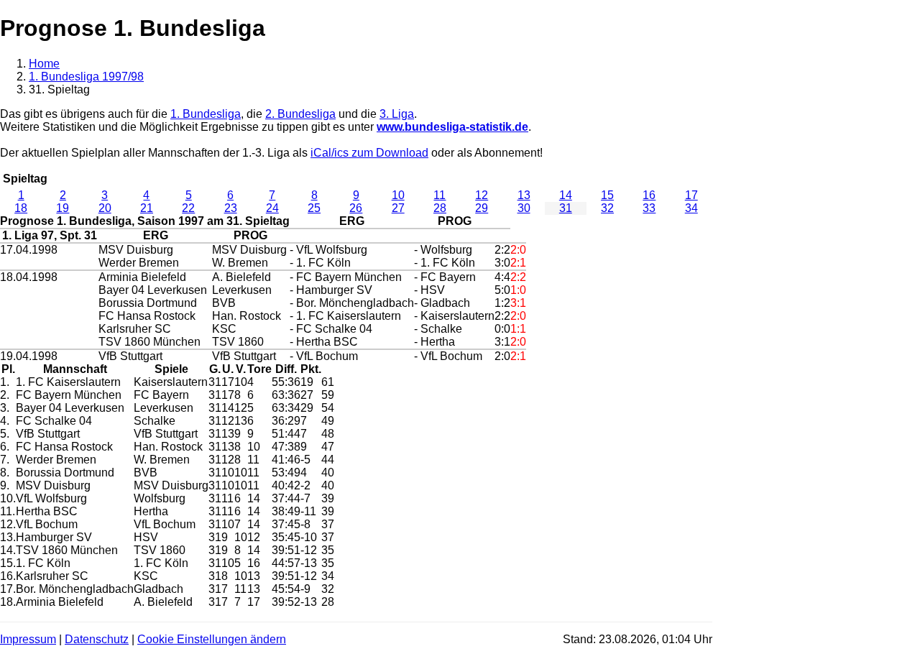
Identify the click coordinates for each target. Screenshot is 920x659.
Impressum (28, 639)
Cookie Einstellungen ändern (211, 639)
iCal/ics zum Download (369, 153)
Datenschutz (97, 639)
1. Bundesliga (205, 114)
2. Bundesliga (300, 114)
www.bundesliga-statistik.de (452, 127)
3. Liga (397, 114)
